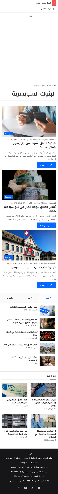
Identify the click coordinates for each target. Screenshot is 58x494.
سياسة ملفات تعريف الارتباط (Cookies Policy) (29, 472)
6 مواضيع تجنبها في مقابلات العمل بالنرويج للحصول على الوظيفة (22, 321)
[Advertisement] (29, 47)
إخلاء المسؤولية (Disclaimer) (37, 481)
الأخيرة (29, 297)
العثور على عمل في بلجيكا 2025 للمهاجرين (23, 358)
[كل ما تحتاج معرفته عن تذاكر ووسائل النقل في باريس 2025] (43, 390)
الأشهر (48, 297)
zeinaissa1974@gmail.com (43, 140)
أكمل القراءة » (46, 165)
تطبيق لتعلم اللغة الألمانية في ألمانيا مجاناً (21, 333)
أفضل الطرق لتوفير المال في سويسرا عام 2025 (30, 208)
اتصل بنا (20, 481)
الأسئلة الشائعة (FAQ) (29, 463)
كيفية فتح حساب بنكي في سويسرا (33, 267)
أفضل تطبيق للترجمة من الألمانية (23, 307)
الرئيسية (50, 85)
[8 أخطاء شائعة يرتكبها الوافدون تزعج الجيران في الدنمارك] (43, 421)
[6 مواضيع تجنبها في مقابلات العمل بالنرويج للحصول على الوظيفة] (47, 323)
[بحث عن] (54, 10)
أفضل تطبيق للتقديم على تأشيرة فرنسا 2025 (33, 3)
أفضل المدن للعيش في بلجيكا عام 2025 (20, 345)
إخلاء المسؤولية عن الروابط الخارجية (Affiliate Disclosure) (29, 458)
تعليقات (10, 297)
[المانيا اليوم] (45, 9)
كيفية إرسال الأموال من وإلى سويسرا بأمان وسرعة (32, 145)
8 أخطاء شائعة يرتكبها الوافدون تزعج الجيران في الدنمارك (45, 434)
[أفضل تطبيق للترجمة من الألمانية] (47, 311)
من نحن (12, 481)
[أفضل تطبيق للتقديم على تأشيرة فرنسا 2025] (14, 390)
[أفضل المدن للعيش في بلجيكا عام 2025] (47, 348)
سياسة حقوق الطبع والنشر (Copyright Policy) (29, 467)
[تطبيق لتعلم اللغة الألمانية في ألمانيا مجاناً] (47, 336)
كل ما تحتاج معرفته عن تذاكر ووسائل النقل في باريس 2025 (44, 403)
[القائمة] (3, 10)
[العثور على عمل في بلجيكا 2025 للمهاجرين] (47, 361)
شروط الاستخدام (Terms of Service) (29, 476)
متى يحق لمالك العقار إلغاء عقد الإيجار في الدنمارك (16, 432)
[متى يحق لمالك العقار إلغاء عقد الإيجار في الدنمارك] (14, 421)
